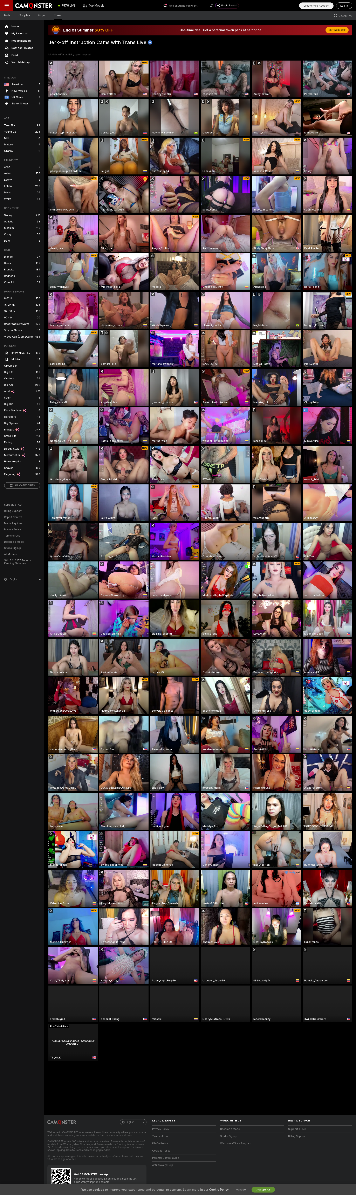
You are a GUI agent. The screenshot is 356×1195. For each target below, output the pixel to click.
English (130, 1122)
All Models (10, 554)
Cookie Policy (218, 1189)
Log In (344, 5)
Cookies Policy (161, 1150)
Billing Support (13, 511)
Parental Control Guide (165, 1157)
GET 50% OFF (337, 30)
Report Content (13, 517)
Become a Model (14, 541)
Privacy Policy (12, 529)
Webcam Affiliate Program (235, 1143)
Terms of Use (12, 535)
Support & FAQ (13, 504)
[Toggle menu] (6, 5)
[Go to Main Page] (33, 5)
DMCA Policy (160, 1143)
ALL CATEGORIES (24, 485)
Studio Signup (12, 548)
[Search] (211, 5)
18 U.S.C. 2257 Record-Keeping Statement (18, 562)
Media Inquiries (13, 523)
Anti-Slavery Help (162, 1165)
